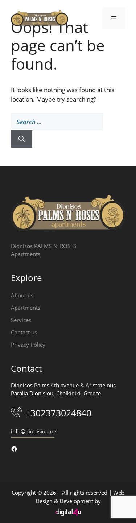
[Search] (21, 139)
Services (21, 320)
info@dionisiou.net (34, 431)
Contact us (24, 332)
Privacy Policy (28, 344)
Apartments (25, 307)
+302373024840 (58, 413)
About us (22, 295)
